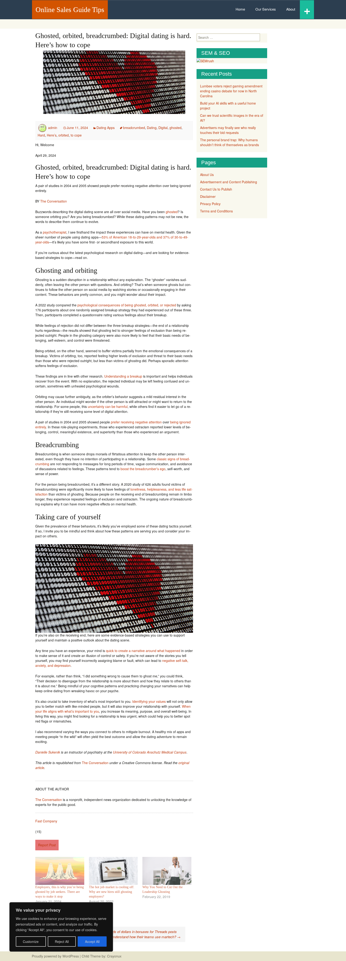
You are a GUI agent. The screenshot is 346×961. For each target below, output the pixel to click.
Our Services (265, 9)
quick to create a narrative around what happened (143, 650)
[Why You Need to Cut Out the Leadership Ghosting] (166, 871)
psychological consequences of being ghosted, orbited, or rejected (126, 305)
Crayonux (113, 956)
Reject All (62, 941)
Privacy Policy (210, 203)
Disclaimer (208, 196)
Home (240, 9)
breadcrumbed (134, 127)
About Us (207, 174)
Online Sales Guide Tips (70, 9)
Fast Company (46, 821)
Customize (31, 941)
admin (52, 127)
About (290, 9)
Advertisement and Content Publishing (228, 182)
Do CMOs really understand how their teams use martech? (133, 936)
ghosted (175, 127)
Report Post (47, 845)
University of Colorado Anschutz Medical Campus (149, 752)
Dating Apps (106, 127)
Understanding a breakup (123, 376)
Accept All (92, 941)
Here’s (51, 135)
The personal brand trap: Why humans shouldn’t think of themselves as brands (229, 142)
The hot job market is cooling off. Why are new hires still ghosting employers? (111, 891)
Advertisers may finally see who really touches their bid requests (228, 130)
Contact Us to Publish (216, 189)
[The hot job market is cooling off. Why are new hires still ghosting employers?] (113, 871)
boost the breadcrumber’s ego (143, 468)
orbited (63, 135)
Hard (41, 135)
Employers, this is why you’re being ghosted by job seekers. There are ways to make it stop (59, 891)
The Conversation (53, 201)
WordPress (70, 956)
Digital (163, 127)
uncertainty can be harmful (108, 406)
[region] (61, 927)
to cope (76, 135)
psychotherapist (54, 232)
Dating (152, 127)
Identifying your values (149, 701)
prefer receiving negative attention (136, 422)
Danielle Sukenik (47, 752)
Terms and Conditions (216, 211)
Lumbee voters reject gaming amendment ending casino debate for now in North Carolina (231, 91)
